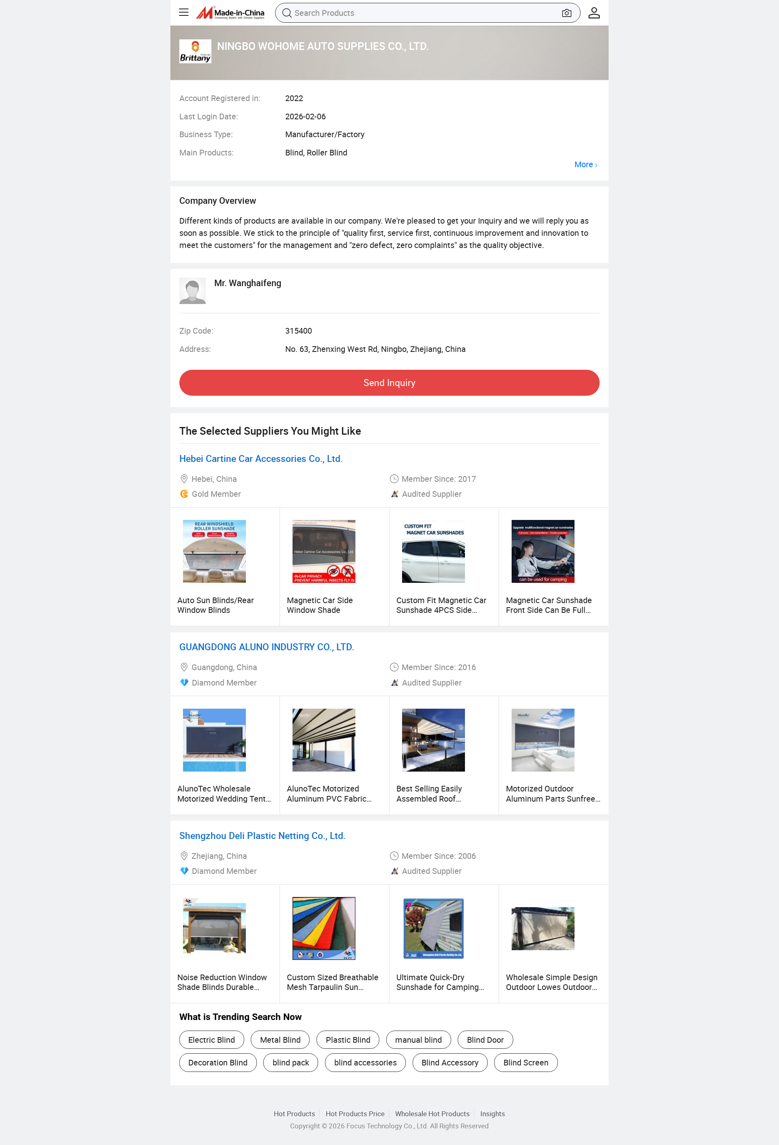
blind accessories (365, 1062)
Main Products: (206, 152)
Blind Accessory (450, 1062)
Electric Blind (211, 1039)
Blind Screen (526, 1062)
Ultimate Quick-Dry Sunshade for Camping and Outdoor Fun (437, 987)
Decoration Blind (217, 1062)
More (584, 164)
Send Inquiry (389, 382)
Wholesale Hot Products (432, 1113)
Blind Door (485, 1039)
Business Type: (206, 134)
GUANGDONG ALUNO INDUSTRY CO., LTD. (266, 646)
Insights (492, 1113)
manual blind (418, 1039)
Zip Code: (196, 330)
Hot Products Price (355, 1113)
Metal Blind (280, 1039)
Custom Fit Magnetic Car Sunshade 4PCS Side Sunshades (441, 610)
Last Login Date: (208, 116)
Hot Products (294, 1113)
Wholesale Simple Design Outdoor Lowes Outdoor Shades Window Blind (552, 987)
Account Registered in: (219, 98)
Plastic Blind (348, 1039)
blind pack (291, 1062)
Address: (195, 348)
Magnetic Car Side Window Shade (320, 605)
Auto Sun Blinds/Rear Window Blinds (215, 605)
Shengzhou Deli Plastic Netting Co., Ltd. (262, 835)
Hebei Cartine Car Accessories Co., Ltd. (261, 458)
